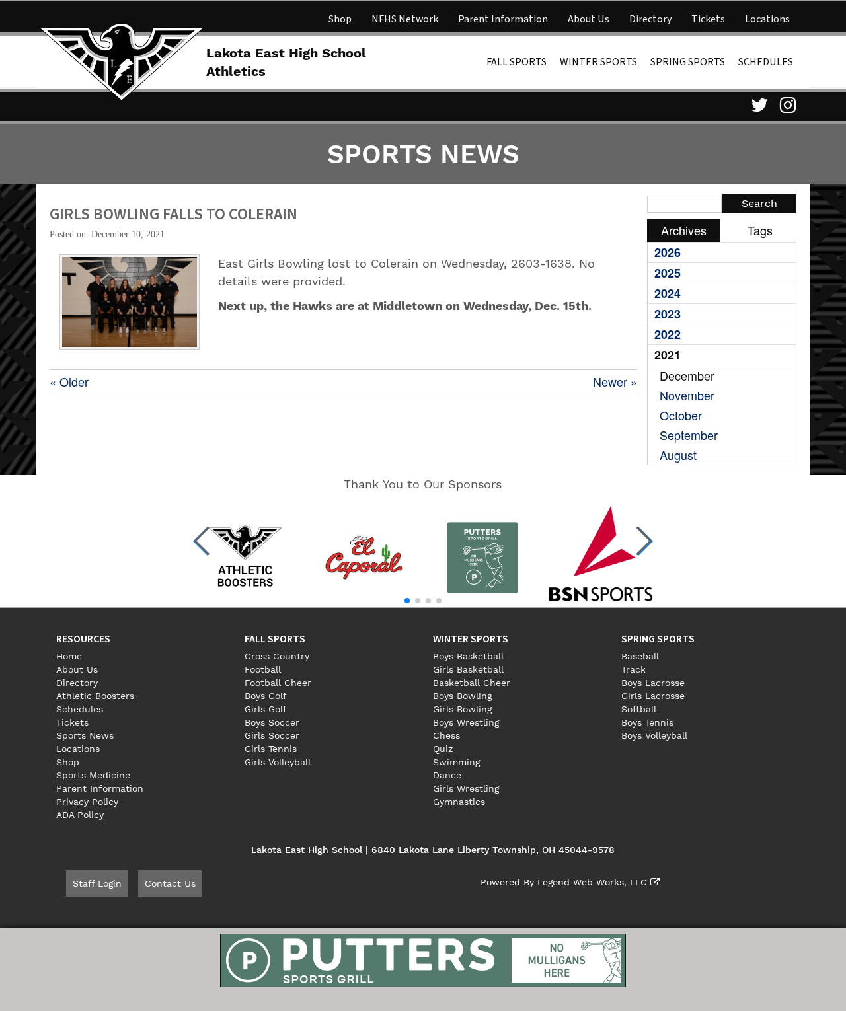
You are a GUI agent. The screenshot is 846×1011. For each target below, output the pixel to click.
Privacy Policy (87, 801)
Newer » (615, 381)
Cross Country (277, 656)
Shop (340, 19)
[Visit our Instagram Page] (786, 105)
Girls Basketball (468, 669)
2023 (667, 313)
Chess (446, 735)
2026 (667, 252)
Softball (638, 709)
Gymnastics (459, 801)
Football (263, 669)
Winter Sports (598, 62)
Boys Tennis (647, 722)
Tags (760, 230)
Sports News (85, 735)
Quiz (443, 748)
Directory (650, 19)
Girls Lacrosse (653, 696)
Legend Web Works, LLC (593, 882)
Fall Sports (516, 62)
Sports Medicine (93, 775)
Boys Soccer (272, 722)
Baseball (640, 656)
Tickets (708, 19)
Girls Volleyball (278, 762)
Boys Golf (266, 696)
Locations (767, 19)
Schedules (765, 62)
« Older (69, 381)
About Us (588, 19)
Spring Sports (687, 62)
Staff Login (97, 883)
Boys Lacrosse (653, 682)
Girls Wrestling (466, 788)
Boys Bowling (462, 696)
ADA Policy (80, 814)
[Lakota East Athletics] (121, 61)
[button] (202, 541)
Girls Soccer (272, 735)
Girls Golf (266, 709)
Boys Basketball (468, 656)
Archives (684, 230)
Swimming (456, 762)
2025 (667, 272)
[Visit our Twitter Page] (757, 105)
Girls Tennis (271, 748)
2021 (667, 354)
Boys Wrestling (466, 722)
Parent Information (503, 19)
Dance (447, 775)
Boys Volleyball (654, 735)
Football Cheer (278, 682)
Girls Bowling (462, 709)
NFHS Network (404, 19)
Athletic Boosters (95, 696)
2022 (667, 334)
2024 (667, 293)
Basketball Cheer (471, 682)
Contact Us (170, 883)
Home (69, 656)
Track (633, 669)
